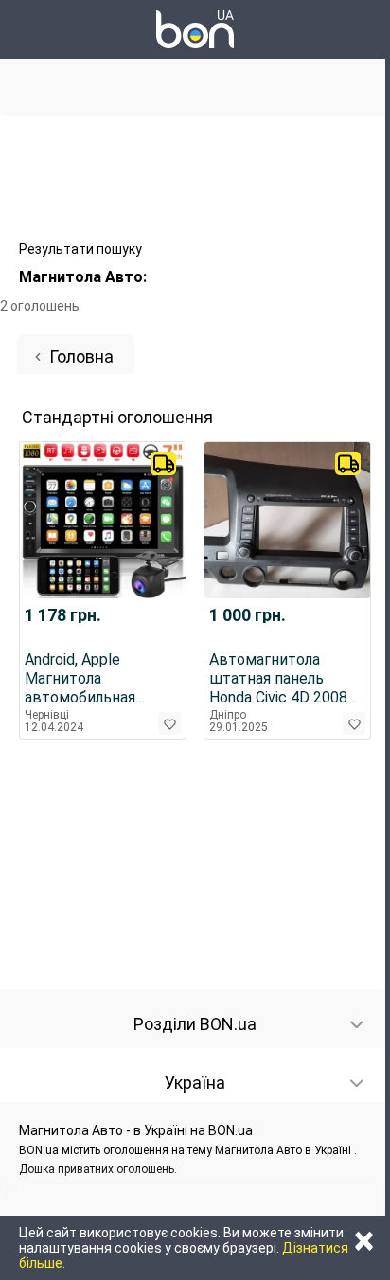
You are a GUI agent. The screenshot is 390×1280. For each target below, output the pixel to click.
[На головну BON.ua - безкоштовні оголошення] (195, 29)
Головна (81, 356)
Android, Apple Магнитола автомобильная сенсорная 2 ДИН (87, 678)
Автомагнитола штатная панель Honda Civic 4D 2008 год (278, 678)
